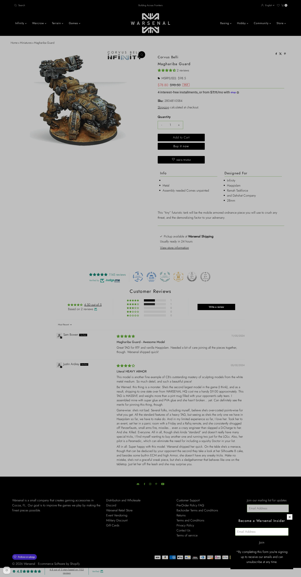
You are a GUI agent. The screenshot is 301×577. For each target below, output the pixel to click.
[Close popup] (289, 517)
